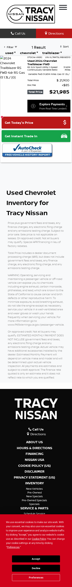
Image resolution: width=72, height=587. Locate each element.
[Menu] (63, 8)
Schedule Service (34, 513)
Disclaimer (34, 471)
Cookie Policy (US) (34, 466)
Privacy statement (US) (34, 477)
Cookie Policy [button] (39, 539)
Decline (36, 568)
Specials (34, 504)
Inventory (34, 483)
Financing (34, 454)
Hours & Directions (34, 448)
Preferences (36, 577)
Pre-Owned (34, 492)
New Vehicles (34, 488)
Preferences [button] (13, 547)
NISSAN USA (34, 460)
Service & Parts (34, 508)
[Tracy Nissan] (31, 14)
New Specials (34, 496)
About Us (34, 442)
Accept (36, 559)
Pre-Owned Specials (34, 500)
